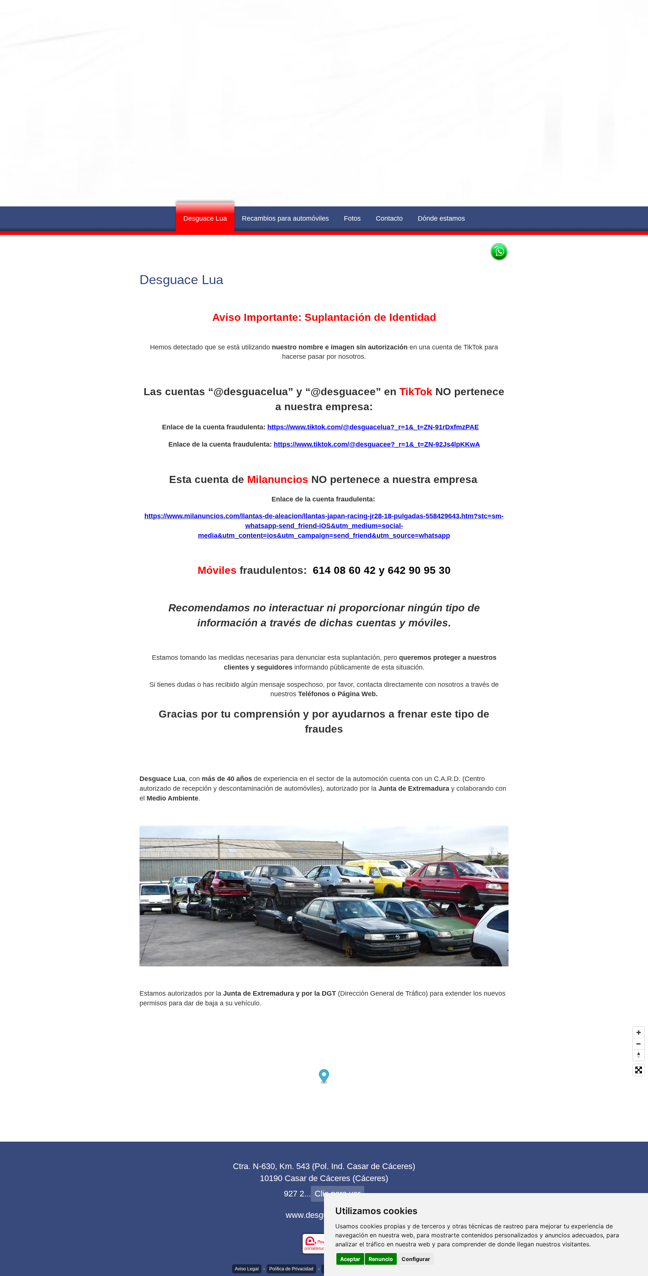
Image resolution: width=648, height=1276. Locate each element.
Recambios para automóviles (285, 218)
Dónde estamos (441, 218)
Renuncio (381, 1259)
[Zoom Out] (638, 1043)
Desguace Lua (205, 218)
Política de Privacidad (291, 1268)
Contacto (389, 218)
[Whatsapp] (499, 251)
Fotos (352, 218)
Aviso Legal (247, 1268)
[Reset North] (638, 1055)
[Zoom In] (638, 1032)
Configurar (416, 1259)
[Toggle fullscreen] (638, 1070)
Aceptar (350, 1259)
